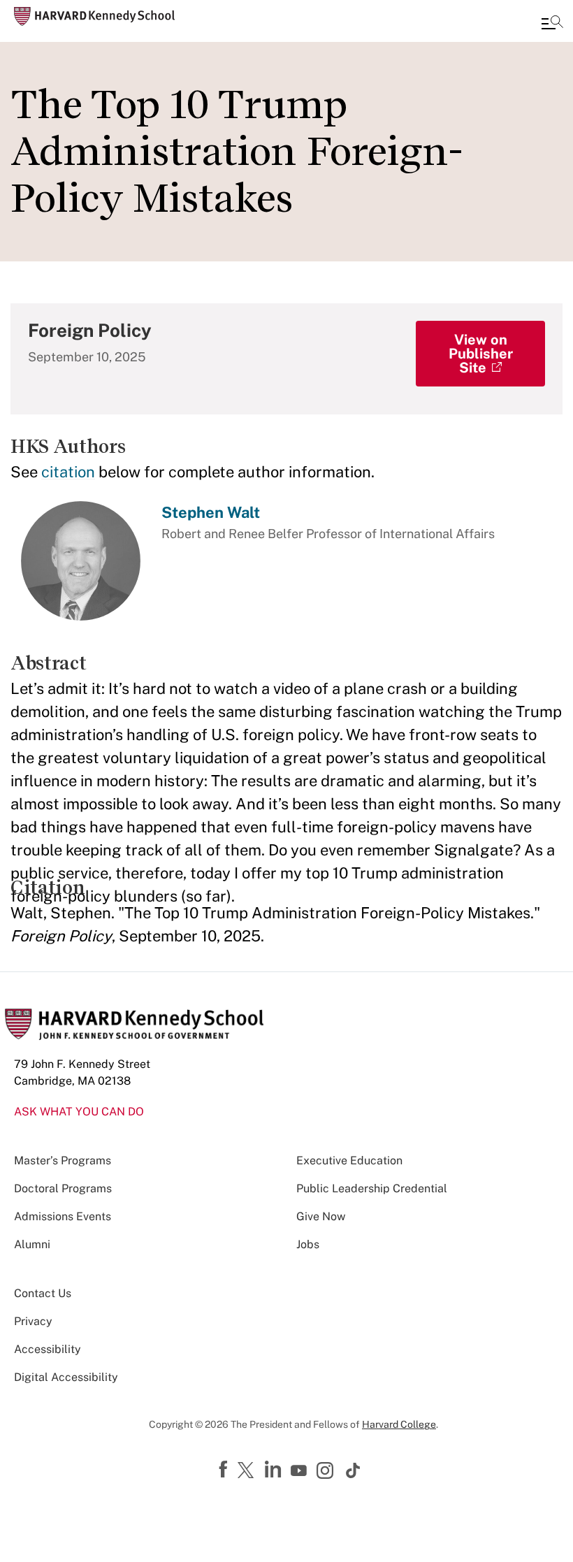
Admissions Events (62, 1216)
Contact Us (42, 1293)
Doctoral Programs (63, 1188)
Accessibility (47, 1349)
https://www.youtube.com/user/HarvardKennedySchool (300, 1471)
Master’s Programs (62, 1160)
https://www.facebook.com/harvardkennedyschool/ (225, 1469)
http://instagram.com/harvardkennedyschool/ (327, 1472)
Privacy (33, 1321)
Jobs (307, 1244)
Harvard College (399, 1424)
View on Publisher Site (481, 353)
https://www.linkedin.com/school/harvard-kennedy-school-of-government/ (274, 1469)
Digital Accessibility (66, 1377)
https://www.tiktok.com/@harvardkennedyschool (353, 1470)
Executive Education (349, 1160)
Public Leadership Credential (371, 1188)
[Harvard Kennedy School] (94, 16)
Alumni (32, 1244)
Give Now (320, 1216)
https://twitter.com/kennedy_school (248, 1471)
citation (68, 472)
